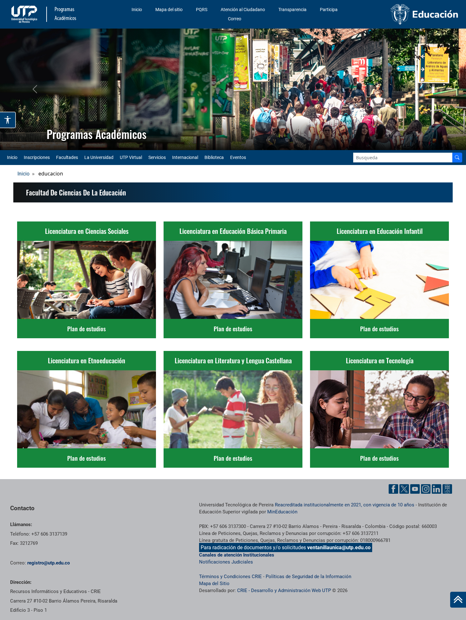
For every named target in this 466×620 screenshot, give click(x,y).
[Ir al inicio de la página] (458, 599)
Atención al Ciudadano (243, 9)
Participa (329, 9)
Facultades (67, 157)
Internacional (185, 157)
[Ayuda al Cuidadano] (447, 489)
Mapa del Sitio (214, 583)
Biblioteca (214, 157)
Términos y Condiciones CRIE (230, 576)
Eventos (238, 157)
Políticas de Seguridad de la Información (308, 576)
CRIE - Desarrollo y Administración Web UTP (284, 590)
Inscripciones (37, 157)
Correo (234, 18)
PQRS (201, 9)
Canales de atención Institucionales (236, 555)
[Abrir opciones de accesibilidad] (8, 120)
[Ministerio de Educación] (424, 14)
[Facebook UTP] (393, 489)
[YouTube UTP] (415, 489)
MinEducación (282, 512)
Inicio (137, 9)
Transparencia (292, 9)
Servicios (157, 157)
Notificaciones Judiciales (226, 562)
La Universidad (98, 157)
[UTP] (25, 14)
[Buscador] (457, 157)
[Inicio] (458, 600)
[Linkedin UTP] (436, 489)
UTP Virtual (131, 157)
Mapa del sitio (169, 9)
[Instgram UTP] (425, 489)
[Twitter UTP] (404, 489)
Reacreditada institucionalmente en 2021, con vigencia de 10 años (344, 505)
